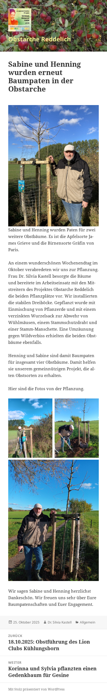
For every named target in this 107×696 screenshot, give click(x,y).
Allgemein (87, 622)
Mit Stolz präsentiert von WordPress (36, 689)
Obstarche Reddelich (39, 39)
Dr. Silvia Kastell (60, 622)
